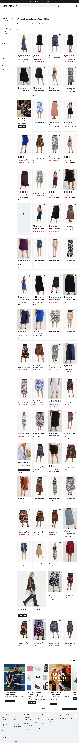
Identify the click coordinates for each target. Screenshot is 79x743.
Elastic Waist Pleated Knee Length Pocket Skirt (39, 92)
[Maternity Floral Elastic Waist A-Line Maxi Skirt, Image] (55, 486)
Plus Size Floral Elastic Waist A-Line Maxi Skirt (70, 500)
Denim (24, 23)
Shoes (31, 10)
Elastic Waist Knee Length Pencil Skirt (54, 92)
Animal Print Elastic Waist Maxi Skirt (23, 367)
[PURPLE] (18, 260)
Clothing (11, 16)
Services (72, 10)
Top (75, 716)
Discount (4, 69)
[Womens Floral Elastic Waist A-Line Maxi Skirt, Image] (55, 144)
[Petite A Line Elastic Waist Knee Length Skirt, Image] (39, 43)
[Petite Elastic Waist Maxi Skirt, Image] (24, 43)
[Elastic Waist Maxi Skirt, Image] (55, 110)
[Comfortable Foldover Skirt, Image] (55, 421)
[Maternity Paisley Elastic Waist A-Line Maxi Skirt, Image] (55, 551)
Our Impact (15, 722)
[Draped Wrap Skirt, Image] (24, 486)
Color (3, 39)
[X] (65, 719)
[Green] (25, 88)
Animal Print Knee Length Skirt (38, 467)
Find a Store (27, 717)
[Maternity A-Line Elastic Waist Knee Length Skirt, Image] (55, 284)
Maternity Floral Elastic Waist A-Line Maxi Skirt (54, 500)
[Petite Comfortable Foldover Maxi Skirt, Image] (55, 179)
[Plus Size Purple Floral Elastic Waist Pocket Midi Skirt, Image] (39, 518)
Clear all (11, 18)
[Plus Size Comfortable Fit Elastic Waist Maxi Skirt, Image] (24, 179)
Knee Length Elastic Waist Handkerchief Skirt (23, 301)
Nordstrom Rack (50, 717)
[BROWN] (23, 260)
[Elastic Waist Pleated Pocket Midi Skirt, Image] (70, 110)
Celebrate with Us (45, 1)
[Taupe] (38, 88)
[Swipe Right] (74, 661)
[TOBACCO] (69, 365)
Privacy (3, 741)
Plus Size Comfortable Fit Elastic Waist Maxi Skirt (23, 195)
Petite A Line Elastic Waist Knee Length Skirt (38, 59)
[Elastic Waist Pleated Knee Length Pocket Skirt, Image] (39, 76)
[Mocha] (49, 88)
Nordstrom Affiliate (51, 728)
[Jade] (21, 297)
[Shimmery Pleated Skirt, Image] (70, 551)
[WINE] (71, 365)
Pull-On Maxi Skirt (38, 642)
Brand (3, 43)
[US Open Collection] (14, 677)
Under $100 (21, 129)
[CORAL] (60, 401)
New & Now (7, 10)
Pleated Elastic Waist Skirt (69, 194)
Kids (44, 10)
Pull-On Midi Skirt (54, 594)
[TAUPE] (67, 192)
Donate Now (54, 703)
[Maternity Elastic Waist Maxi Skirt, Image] (39, 284)
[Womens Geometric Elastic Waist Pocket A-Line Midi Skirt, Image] (39, 179)
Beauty (25, 10)
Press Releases (50, 721)
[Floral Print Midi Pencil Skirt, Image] (70, 388)
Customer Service (6, 714)
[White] (27, 297)
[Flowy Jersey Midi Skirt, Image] (24, 319)
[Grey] (67, 122)
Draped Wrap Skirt (23, 501)
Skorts (43, 23)
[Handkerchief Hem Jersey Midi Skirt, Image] (55, 388)
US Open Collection (10, 700)
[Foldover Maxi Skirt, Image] (70, 353)
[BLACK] (64, 192)
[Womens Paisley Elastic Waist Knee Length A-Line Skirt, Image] (39, 110)
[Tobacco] (51, 226)
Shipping (4, 722)
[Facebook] (68, 719)
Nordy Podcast (16, 729)
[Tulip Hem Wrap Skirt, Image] (39, 319)
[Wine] (25, 55)
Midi (36, 23)
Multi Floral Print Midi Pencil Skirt (70, 595)
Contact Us (4, 717)
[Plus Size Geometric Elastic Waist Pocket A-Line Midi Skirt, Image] (55, 319)
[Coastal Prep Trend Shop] (24, 451)
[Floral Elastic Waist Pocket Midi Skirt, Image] (39, 144)
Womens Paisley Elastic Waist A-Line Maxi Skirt (23, 402)
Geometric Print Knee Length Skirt (38, 367)
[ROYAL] (34, 331)
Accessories (38, 10)
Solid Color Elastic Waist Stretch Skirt (54, 469)
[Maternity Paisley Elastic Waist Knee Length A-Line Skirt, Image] (24, 421)
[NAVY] (69, 192)
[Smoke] (56, 122)
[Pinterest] (63, 719)
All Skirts (19, 23)
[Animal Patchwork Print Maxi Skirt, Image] (70, 213)
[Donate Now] (60, 677)
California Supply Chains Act (34, 741)
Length (3, 54)
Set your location (22, 30)
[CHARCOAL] (29, 260)
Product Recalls (5, 735)
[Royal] (18, 157)
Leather (28, 23)
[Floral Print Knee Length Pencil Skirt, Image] (70, 421)
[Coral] (25, 297)
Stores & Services (28, 714)
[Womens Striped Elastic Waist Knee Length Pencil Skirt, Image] (39, 248)
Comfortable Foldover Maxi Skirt (39, 230)
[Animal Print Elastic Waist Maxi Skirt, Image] (24, 353)
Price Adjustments (6, 728)
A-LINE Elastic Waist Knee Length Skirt (69, 59)
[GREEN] (69, 297)
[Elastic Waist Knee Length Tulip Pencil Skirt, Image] (24, 144)
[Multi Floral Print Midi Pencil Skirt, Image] (70, 581)
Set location (4, 33)
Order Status (4, 719)
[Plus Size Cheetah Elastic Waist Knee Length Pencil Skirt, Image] (70, 319)
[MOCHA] (53, 466)
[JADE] (56, 401)
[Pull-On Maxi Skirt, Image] (70, 284)
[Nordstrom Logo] (8, 6)
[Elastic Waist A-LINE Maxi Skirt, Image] (24, 76)
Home (56, 10)
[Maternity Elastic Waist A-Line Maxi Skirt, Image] (39, 551)
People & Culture (16, 724)
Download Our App (66, 714)
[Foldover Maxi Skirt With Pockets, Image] (55, 213)
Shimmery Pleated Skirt (69, 564)
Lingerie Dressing (22, 615)
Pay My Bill (37, 726)
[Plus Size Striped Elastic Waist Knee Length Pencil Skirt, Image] (24, 551)
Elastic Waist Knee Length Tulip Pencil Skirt (23, 160)
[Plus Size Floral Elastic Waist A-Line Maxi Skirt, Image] (70, 486)
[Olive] (40, 88)
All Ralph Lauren (19, 700)
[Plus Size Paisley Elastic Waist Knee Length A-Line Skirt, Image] (39, 388)
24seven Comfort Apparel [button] (6, 21)
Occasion (4, 65)
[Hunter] (21, 55)
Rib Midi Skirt (69, 534)
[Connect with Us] (71, 719)
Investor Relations (50, 719)
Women (14, 10)
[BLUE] (69, 531)
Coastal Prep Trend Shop (24, 470)
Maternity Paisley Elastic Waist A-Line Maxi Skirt (54, 565)
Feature (3, 73)
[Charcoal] (69, 55)
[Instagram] (60, 719)
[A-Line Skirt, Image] (24, 248)
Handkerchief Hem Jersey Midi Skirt (54, 404)
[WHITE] (49, 401)
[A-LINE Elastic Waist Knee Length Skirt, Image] (70, 43)
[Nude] (21, 88)
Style (3, 62)
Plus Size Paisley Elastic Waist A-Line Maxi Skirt (38, 435)
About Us (15, 714)
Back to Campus (22, 126)
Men (20, 10)
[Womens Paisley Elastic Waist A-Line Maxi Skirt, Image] (24, 388)
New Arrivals (21, 472)
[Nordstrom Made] (37, 677)
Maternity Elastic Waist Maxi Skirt (39, 301)
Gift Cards (4, 730)
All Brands (15, 717)
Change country (5, 737)
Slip (47, 23)
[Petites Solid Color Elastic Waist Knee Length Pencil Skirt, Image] (70, 144)
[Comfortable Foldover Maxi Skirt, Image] (39, 213)
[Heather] (23, 55)
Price (3, 50)
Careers (14, 719)
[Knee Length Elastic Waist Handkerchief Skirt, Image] (24, 284)
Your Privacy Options (11, 741)
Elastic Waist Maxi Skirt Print (69, 467)
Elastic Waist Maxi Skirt (54, 125)
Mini (40, 23)
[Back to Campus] (24, 108)
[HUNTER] (27, 260)
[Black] (27, 55)
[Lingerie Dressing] (31, 589)
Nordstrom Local (28, 733)
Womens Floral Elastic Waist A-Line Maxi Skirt (55, 158)
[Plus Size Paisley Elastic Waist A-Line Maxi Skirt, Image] (39, 421)
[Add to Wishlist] (29, 34)
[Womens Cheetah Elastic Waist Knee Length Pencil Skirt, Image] (55, 248)
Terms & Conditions (23, 741)
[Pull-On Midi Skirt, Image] (55, 581)
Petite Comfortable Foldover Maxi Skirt (55, 195)
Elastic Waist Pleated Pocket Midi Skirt (70, 126)
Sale (67, 10)
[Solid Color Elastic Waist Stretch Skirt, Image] (55, 453)
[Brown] (29, 55)
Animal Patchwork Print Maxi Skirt (69, 227)
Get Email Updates (17, 726)
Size (3, 35)
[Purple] (36, 55)
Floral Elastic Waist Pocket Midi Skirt (39, 158)
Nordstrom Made (32, 702)
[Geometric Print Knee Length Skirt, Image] (39, 353)
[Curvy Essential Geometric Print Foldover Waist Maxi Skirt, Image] (55, 353)
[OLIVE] (71, 192)
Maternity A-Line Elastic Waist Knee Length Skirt (54, 301)
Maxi (33, 23)
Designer (50, 10)
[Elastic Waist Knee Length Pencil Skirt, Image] (55, 76)
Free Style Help (27, 719)
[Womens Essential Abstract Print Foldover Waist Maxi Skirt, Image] (70, 248)
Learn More (61, 703)
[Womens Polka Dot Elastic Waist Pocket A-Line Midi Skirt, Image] (55, 43)
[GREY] (25, 331)
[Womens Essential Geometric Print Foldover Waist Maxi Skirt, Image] (70, 76)
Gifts (62, 10)
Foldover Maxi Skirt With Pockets (54, 230)
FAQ (3, 732)
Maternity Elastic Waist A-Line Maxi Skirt (39, 565)
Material (4, 58)
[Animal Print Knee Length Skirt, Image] (39, 453)
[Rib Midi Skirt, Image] (70, 518)
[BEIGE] (67, 297)
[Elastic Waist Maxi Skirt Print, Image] (70, 453)
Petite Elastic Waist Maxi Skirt (23, 59)
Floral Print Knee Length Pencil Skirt (69, 435)
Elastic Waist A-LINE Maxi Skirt (23, 92)
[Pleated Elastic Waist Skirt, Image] (70, 179)
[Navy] (18, 55)
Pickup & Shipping (6, 25)
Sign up (70, 709)
